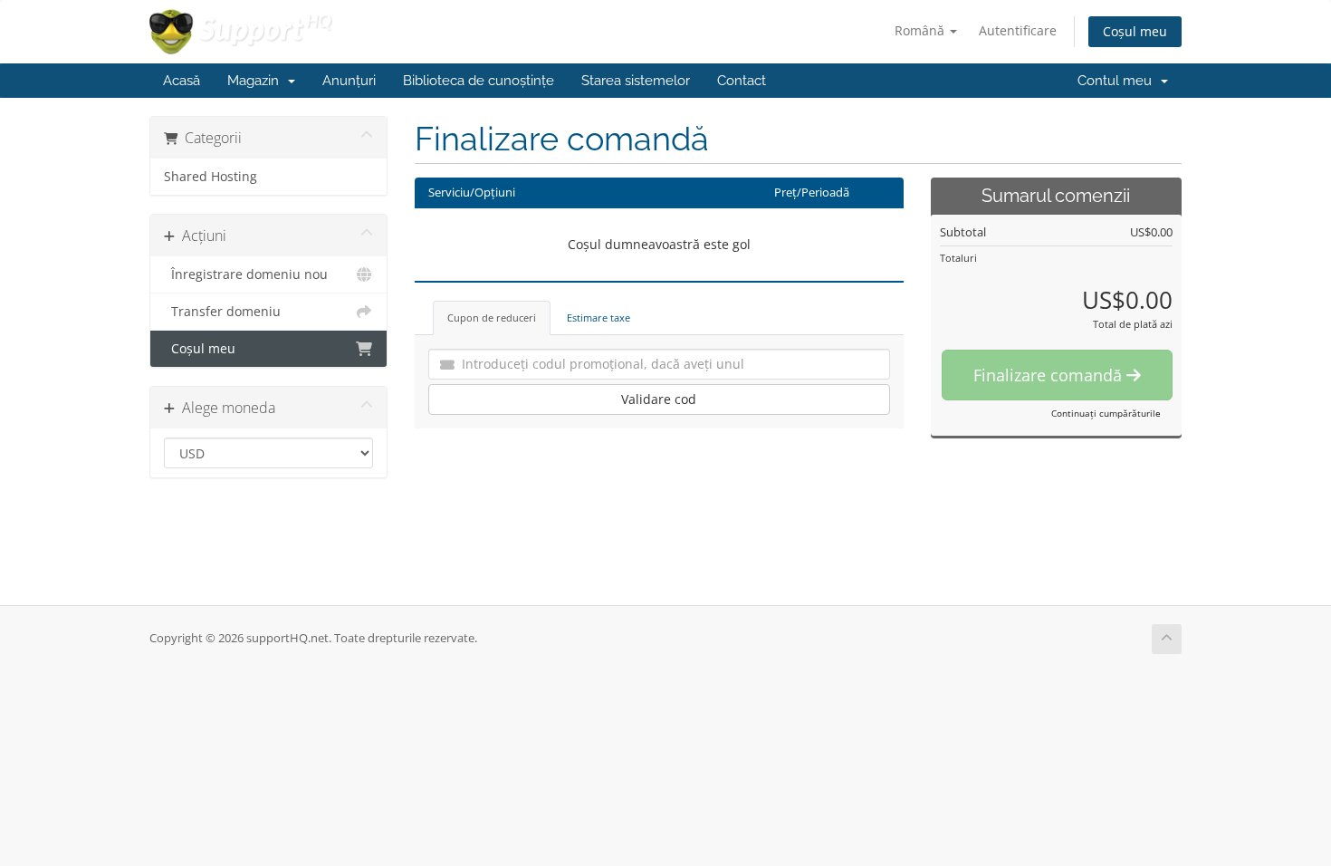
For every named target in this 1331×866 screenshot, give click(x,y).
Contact (741, 80)
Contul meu (1118, 80)
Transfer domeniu (222, 311)
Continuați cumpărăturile (1106, 413)
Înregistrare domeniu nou (246, 274)
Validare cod (658, 399)
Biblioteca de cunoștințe (478, 80)
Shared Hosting (210, 176)
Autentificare (1018, 30)
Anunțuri (349, 80)
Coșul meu (1135, 31)
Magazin (256, 80)
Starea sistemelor (635, 80)
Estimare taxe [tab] (598, 317)
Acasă (181, 80)
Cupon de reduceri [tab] (491, 317)
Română (921, 30)
